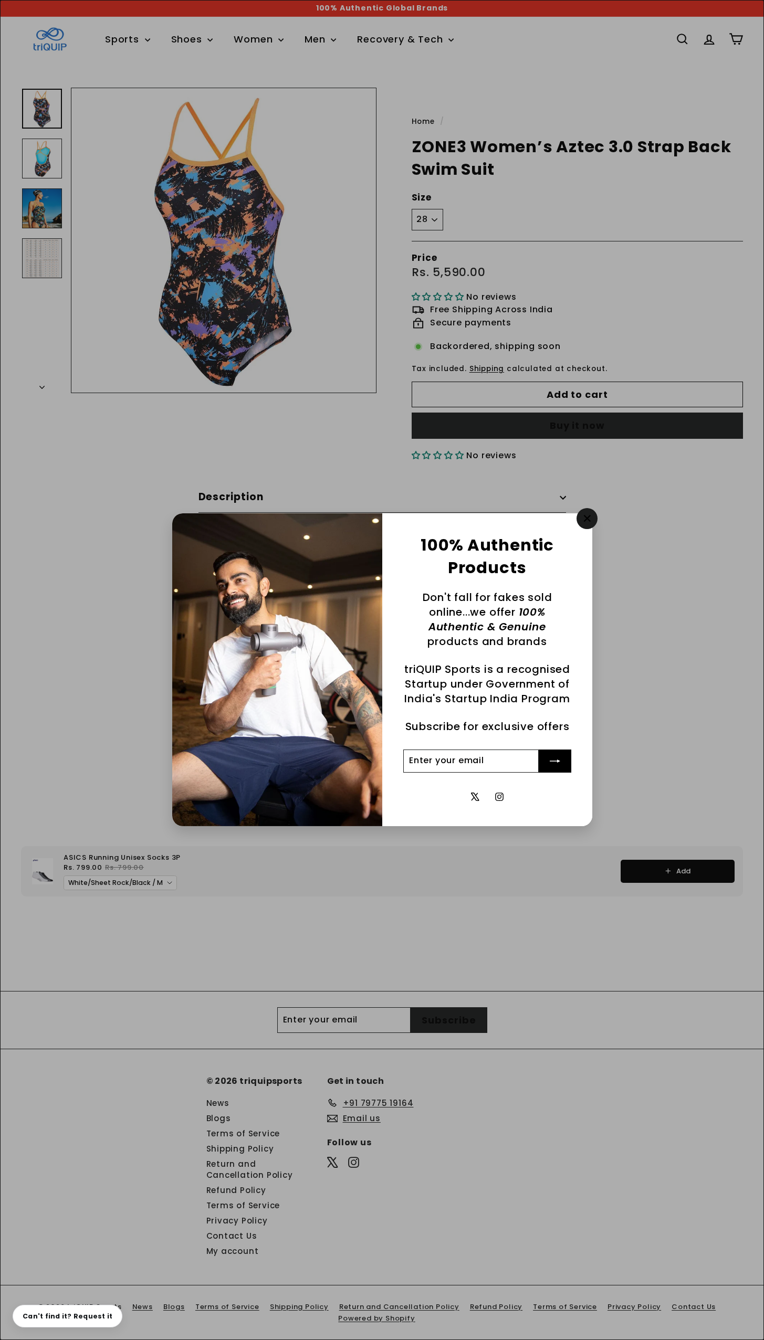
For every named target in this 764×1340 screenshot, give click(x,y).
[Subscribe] (555, 761)
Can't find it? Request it (67, 1316)
